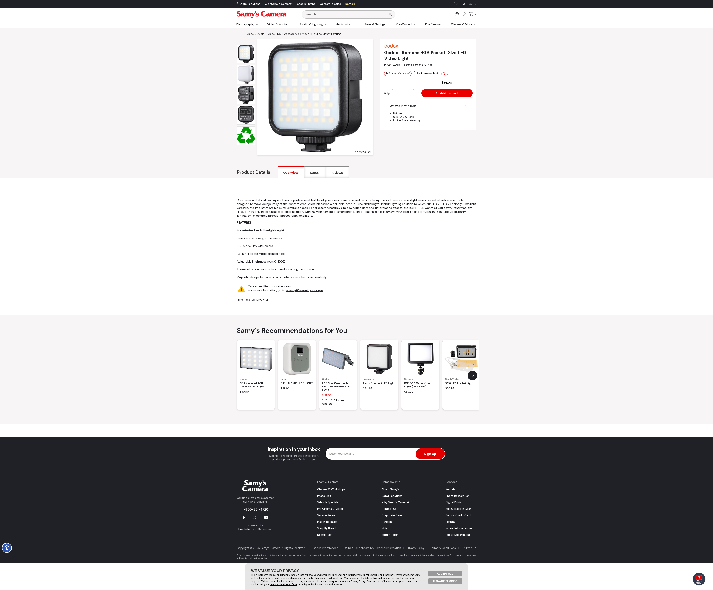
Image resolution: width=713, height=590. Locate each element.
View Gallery (363, 151)
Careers (387, 522)
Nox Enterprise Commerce (255, 529)
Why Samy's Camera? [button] (279, 4)
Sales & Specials (327, 502)
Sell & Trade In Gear (458, 509)
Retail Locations (392, 496)
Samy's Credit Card (458, 515)
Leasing (450, 522)
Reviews (337, 172)
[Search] (390, 14)
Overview (291, 172)
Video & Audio (277, 24)
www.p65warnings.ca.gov (304, 290)
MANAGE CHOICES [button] (445, 581)
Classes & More (461, 24)
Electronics (343, 24)
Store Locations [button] (249, 4)
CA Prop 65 (469, 548)
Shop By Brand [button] (306, 4)
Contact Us (389, 509)
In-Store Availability (429, 73)
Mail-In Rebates (327, 522)
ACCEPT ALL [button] (445, 573)
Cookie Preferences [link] (325, 548)
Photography (245, 24)
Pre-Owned (404, 24)
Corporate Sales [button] (330, 4)
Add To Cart (449, 93)
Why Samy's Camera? (395, 502)
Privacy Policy (415, 548)
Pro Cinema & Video (330, 509)
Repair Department (458, 535)
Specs (314, 172)
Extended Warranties (459, 528)
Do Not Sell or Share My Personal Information (372, 548)
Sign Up (430, 454)
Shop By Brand (326, 528)
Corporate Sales (392, 515)
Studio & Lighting (311, 24)
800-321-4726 (466, 4)
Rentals (450, 489)
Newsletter (324, 535)
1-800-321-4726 (255, 509)
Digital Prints (454, 502)
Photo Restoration (457, 496)
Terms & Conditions (443, 548)
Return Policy (390, 535)
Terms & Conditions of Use (283, 584)
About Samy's (390, 489)
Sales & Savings (374, 24)
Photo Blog (324, 496)
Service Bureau (326, 515)
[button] (472, 375)
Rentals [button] (350, 4)
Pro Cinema (433, 24)
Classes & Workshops (331, 489)
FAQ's (385, 528)
